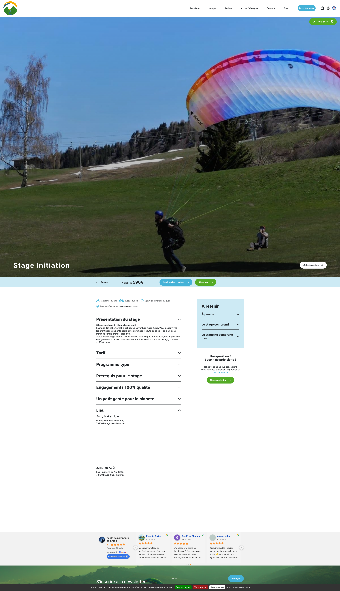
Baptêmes (195, 8)
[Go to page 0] (186, 564)
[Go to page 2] (190, 564)
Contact (271, 8)
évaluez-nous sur (116, 556)
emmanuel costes (155, 536)
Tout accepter (183, 587)
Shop (286, 8)
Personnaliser (217, 587)
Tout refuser (200, 587)
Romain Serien (224, 536)
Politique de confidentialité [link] (238, 587)
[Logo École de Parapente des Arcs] (10, 8)
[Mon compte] (328, 8)
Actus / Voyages (249, 8)
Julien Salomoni (190, 536)
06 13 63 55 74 (220, 372)
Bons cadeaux (306, 8)
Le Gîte (228, 8)
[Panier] (322, 8)
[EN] (334, 8)
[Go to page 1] (188, 564)
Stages (212, 8)
